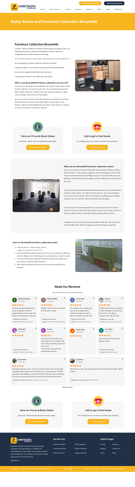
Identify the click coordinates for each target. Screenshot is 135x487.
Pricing (68, 9)
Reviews (78, 9)
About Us (89, 9)
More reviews (68, 387)
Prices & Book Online (90, 3)
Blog (107, 9)
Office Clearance (80, 444)
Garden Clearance (81, 449)
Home (42, 9)
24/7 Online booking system (36, 247)
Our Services (54, 9)
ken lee (49, 329)
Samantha (22, 329)
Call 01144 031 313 (114, 3)
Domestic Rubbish (59, 444)
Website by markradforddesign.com (112, 469)
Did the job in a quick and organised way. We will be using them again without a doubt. (96, 370)
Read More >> (15, 460)
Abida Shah (80, 329)
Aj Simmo (79, 359)
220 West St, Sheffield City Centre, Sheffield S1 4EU (36, 469)
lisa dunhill (22, 359)
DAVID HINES (52, 299)
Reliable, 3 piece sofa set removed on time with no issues (53, 309)
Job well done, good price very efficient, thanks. (109, 340)
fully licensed (71, 190)
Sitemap (87, 469)
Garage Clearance (81, 453)
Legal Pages (95, 469)
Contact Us (118, 9)
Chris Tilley (80, 299)
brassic (107, 299)
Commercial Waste (59, 449)
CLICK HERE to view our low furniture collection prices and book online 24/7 (42, 59)
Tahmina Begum (24, 299)
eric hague (109, 329)
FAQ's (99, 9)
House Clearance (59, 453)
